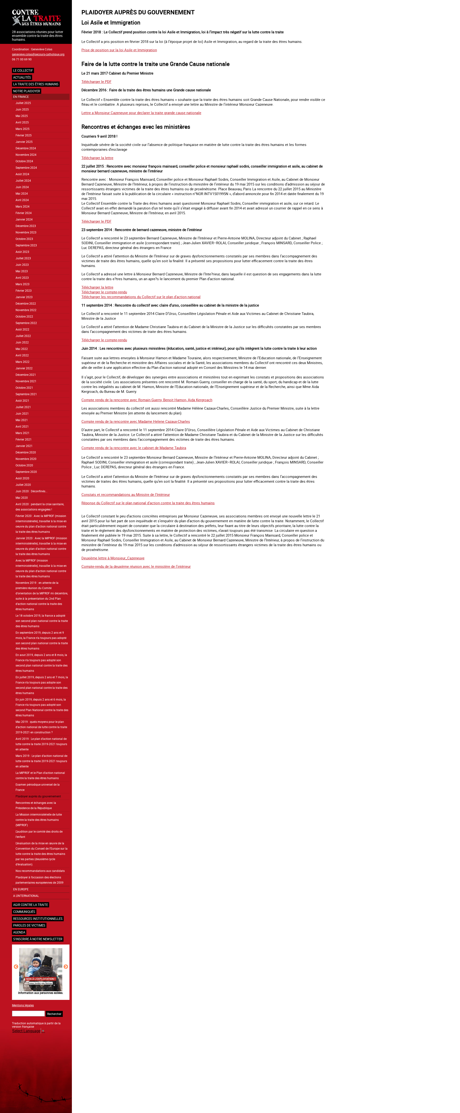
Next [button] (66, 967)
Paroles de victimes (29, 925)
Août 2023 (22, 252)
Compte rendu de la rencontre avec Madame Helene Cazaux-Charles (135, 421)
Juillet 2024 (23, 180)
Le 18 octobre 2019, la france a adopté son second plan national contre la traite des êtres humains (42, 621)
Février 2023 (24, 290)
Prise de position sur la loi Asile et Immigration (119, 49)
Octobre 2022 (24, 316)
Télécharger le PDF (96, 81)
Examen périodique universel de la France (38, 787)
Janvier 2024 (24, 219)
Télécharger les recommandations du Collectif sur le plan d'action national (141, 296)
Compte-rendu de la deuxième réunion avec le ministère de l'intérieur (136, 566)
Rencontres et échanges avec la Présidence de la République (36, 805)
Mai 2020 (22, 497)
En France (21, 97)
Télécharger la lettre (97, 157)
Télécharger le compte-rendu (104, 292)
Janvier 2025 (24, 142)
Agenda (19, 932)
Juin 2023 (22, 265)
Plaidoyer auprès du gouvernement (38, 796)
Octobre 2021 (24, 387)
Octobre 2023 (24, 239)
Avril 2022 (22, 355)
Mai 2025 (22, 116)
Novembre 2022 (26, 310)
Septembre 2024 (26, 167)
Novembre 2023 (26, 232)
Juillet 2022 (23, 336)
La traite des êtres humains (35, 84)
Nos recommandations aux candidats (40, 871)
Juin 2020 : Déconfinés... (31, 491)
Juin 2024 (22, 187)
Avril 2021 (22, 426)
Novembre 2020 (26, 459)
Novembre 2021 (26, 381)
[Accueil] (40, 18)
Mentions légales (23, 1005)
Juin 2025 (22, 109)
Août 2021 (22, 400)
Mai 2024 (22, 193)
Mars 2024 (22, 206)
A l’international (26, 896)
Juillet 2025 (23, 103)
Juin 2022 (22, 342)
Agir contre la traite (30, 905)
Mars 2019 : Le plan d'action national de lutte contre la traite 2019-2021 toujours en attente (41, 761)
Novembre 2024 (26, 155)
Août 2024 (22, 174)
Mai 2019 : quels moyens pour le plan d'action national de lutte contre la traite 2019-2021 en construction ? (41, 727)
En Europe (21, 889)
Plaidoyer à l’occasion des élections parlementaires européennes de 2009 (39, 879)
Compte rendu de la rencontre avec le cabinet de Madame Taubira (133, 447)
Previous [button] (16, 967)
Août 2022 (22, 329)
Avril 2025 (22, 122)
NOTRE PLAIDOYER (26, 91)
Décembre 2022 (26, 303)
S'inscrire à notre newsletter (37, 939)
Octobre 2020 (24, 465)
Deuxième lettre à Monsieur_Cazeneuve (112, 558)
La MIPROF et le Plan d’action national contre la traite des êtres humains (40, 775)
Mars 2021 (22, 433)
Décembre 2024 (26, 148)
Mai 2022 (22, 349)
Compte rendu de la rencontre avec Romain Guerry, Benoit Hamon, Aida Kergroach (146, 399)
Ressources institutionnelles (38, 918)
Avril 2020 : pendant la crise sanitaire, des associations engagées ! (40, 506)
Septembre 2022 (26, 323)
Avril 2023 (22, 277)
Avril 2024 (22, 200)
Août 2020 (22, 478)
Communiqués (24, 912)
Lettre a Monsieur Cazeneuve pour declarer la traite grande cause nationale (141, 112)
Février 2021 (24, 439)
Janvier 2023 (24, 297)
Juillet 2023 (23, 258)
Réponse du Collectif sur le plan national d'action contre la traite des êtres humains (148, 502)
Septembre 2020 (26, 472)
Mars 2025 (22, 129)
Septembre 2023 (26, 245)
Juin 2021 (22, 413)
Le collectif (23, 70)
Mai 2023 (22, 271)
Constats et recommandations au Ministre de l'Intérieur (125, 494)
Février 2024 (24, 213)
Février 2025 (24, 135)
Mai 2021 (22, 420)
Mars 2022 (22, 362)
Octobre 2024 (24, 161)
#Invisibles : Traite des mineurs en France (65, 993)
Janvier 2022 (24, 368)
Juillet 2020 (23, 485)
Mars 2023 (22, 284)
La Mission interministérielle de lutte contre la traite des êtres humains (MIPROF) (39, 820)
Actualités (22, 77)
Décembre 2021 (26, 375)
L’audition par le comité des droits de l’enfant (39, 834)
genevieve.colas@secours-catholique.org (38, 54)
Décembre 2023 (26, 226)
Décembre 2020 (26, 452)
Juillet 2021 (23, 407)
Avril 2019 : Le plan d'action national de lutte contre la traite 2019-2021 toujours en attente (41, 744)
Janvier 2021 (24, 446)
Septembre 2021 (26, 394)
